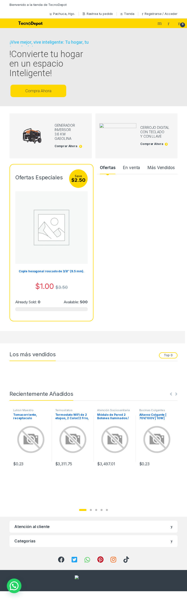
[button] (82, 510)
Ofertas (107, 167)
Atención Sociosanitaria (113, 410)
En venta (131, 167)
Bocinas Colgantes (152, 410)
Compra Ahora (38, 90)
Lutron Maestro (23, 410)
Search (160, 23)
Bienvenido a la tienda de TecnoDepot (38, 5)
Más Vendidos (161, 167)
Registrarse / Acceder (161, 14)
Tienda (129, 14)
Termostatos (64, 410)
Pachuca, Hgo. (64, 14)
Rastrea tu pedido (100, 14)
